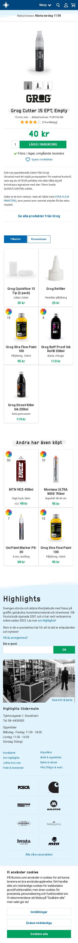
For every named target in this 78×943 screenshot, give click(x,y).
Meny (43, 5)
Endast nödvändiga (39, 923)
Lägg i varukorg (43, 144)
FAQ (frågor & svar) (51, 767)
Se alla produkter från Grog (39, 216)
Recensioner (39, 239)
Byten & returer (48, 762)
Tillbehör (15, 239)
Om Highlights (11, 757)
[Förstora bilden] (39, 51)
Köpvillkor (46, 752)
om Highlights (46, 620)
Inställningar (39, 912)
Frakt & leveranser (13, 767)
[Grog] (39, 98)
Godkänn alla (39, 934)
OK (64, 649)
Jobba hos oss (12, 762)
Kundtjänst (9, 752)
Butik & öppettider (50, 757)
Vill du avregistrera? (15, 637)
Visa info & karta (62, 700)
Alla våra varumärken (39, 854)
